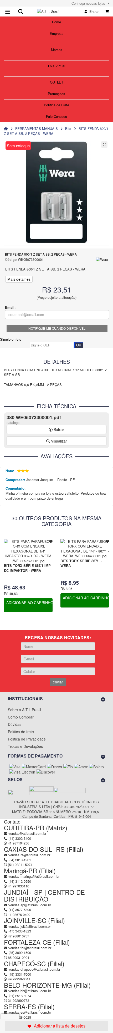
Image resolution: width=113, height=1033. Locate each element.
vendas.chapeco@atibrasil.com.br (34, 969)
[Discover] (46, 772)
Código (11, 259)
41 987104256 (18, 843)
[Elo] (68, 766)
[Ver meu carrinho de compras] (107, 11)
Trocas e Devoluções (25, 746)
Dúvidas (14, 724)
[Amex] (81, 766)
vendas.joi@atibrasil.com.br (29, 926)
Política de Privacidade (27, 739)
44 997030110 (18, 885)
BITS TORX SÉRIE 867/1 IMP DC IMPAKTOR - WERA (27, 568)
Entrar (93, 11)
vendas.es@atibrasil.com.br (29, 1012)
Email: (10, 307)
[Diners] (54, 766)
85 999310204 (18, 957)
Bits (68, 128)
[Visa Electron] (22, 772)
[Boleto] (96, 766)
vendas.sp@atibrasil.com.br (29, 904)
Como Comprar (21, 717)
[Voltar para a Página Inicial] (6, 128)
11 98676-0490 (18, 914)
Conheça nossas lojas (89, 3)
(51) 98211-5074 (19, 864)
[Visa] (14, 766)
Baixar (58, 429)
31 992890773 (18, 1000)
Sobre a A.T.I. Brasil (24, 709)
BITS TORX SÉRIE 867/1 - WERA (81, 563)
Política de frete (21, 731)
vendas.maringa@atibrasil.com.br (33, 876)
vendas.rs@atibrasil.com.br (29, 854)
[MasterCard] (34, 766)
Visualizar (58, 441)
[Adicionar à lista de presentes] (56, 1026)
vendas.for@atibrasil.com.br (29, 947)
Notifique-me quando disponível (56, 328)
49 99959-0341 (18, 978)
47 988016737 (18, 935)
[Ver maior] (104, 144)
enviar (58, 681)
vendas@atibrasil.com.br (27, 833)
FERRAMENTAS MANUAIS (36, 128)
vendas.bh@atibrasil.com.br (29, 990)
